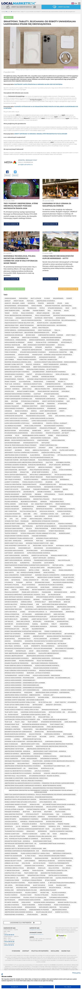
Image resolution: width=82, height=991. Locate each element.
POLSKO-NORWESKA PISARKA (39, 496)
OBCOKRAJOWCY (68, 516)
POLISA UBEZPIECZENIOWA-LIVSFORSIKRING (18, 315)
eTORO (51, 447)
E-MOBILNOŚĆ (50, 381)
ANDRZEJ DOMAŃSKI (11, 853)
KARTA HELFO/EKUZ (11, 611)
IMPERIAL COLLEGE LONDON (13, 907)
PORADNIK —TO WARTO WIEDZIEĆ (28, 198)
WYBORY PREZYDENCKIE (56, 531)
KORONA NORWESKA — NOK (19, 386)
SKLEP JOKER (37, 811)
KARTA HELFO (66, 609)
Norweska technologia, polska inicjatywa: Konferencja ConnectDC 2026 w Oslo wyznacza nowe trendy (21, 259)
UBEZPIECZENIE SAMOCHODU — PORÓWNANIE (46, 658)
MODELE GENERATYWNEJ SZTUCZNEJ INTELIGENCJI (20, 802)
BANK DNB (40, 403)
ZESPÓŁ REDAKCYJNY (27, 160)
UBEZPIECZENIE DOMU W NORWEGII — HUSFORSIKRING (52, 692)
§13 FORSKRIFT (54, 638)
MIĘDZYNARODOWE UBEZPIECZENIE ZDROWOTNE (51, 746)
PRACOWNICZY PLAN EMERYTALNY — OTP (56, 766)
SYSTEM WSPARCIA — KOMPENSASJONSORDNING (20, 330)
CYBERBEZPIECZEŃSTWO (52, 384)
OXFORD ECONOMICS (11, 601)
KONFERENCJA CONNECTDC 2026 (56, 870)
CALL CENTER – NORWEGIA (60, 829)
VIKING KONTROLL (49, 572)
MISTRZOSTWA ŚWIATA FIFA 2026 (27, 890)
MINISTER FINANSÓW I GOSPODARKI (53, 851)
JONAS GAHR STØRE (11, 472)
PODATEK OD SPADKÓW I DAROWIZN (61, 831)
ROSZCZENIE (28, 692)
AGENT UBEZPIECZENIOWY (48, 411)
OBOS (6, 401)
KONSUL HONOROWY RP (30, 580)
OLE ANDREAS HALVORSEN (13, 425)
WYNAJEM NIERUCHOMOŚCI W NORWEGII (33, 352)
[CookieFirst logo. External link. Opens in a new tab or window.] (2, 974)
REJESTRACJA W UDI (47, 768)
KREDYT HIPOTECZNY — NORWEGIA (44, 558)
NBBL (71, 352)
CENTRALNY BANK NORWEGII (14, 528)
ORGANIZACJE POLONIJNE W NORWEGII (50, 584)
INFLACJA (29, 528)
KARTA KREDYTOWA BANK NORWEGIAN (54, 604)
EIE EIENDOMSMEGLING (53, 548)
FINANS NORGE (38, 381)
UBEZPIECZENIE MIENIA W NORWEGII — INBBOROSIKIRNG (22, 695)
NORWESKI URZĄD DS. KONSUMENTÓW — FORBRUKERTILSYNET (54, 575)
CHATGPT (29, 374)
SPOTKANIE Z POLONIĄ (12, 584)
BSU (6, 386)
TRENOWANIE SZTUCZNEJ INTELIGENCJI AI (52, 799)
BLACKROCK (44, 624)
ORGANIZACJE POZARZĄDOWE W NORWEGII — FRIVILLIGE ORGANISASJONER (28, 648)
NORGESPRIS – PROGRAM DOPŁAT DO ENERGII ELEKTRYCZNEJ (44, 641)
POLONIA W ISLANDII (57, 895)
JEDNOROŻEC (70, 611)
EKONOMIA (28, 516)
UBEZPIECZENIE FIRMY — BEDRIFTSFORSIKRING (19, 325)
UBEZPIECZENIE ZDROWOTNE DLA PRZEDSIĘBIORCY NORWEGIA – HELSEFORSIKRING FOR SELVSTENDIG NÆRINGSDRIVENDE (41, 791)
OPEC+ (36, 513)
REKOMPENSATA (58, 298)
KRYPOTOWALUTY (66, 342)
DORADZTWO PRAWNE (37, 413)
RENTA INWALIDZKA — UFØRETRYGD (41, 518)
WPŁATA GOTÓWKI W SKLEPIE (55, 806)
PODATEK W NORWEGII (65, 523)
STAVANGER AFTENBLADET (48, 428)
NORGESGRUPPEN (64, 809)
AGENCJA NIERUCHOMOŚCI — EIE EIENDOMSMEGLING (53, 677)
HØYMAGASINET (37, 704)
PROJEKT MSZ (44, 892)
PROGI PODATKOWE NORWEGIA (40, 469)
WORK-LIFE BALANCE (62, 374)
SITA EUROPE (72, 712)
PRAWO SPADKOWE (28, 506)
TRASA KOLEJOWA (37, 870)
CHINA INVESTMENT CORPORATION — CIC (17, 545)
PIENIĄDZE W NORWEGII (12, 811)
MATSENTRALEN (21, 651)
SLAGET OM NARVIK (39, 885)
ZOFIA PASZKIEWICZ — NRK (48, 802)
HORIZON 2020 (9, 391)
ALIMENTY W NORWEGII (12, 482)
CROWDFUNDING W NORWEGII (14, 374)
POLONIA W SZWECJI (11, 895)
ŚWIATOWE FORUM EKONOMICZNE (64, 315)
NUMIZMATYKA (25, 562)
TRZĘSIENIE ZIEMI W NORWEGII (34, 865)
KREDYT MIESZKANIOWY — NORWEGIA (55, 364)
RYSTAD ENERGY (48, 599)
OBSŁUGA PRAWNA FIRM (42, 388)
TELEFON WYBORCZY (11, 533)
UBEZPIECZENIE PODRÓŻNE (45, 606)
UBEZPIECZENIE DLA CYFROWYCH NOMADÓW (19, 746)
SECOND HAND (30, 335)
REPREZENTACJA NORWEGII (13, 892)
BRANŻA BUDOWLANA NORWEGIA (15, 734)
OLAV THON (49, 462)
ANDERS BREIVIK (37, 423)
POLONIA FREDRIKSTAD (26, 660)
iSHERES (65, 489)
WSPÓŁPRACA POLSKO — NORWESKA (62, 580)
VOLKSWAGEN (9, 403)
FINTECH (42, 308)
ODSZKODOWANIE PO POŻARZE (39, 909)
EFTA (11, 518)
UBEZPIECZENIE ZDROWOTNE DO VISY (38, 748)
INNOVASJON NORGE (60, 592)
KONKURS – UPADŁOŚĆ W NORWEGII (55, 773)
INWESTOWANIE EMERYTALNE (42, 841)
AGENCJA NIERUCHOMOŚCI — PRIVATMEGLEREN (19, 677)
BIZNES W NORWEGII (21, 411)
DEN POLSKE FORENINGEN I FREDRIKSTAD (44, 663)
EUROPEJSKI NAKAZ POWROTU (65, 508)
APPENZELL (61, 736)
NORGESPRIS (18, 641)
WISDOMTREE (64, 624)
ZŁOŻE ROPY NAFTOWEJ (57, 616)
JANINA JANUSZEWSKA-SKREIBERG (16, 496)
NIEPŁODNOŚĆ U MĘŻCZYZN (47, 907)
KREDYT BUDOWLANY (44, 330)
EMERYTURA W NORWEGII (30, 337)
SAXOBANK (18, 450)
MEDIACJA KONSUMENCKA (13, 577)
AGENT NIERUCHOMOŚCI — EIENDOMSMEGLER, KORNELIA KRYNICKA (26, 396)
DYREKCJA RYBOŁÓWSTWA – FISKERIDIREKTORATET (21, 484)
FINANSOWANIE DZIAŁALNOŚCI (35, 415)
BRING (7, 589)
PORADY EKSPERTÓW (11, 758)
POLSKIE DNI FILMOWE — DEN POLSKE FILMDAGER (20, 460)
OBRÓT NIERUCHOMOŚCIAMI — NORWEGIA (18, 560)
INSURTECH (48, 347)
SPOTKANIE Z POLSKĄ (66, 484)
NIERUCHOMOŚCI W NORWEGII (14, 408)
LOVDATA (69, 587)
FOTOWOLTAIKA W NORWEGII (30, 401)
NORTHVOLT (31, 467)
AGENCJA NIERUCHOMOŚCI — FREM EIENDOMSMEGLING (22, 685)
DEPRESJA (43, 501)
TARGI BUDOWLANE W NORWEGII (30, 707)
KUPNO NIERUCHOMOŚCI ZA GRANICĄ (42, 418)
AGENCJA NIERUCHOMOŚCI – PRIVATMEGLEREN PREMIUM (22, 756)
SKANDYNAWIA (9, 347)
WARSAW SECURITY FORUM (13, 860)
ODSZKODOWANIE (10, 298)
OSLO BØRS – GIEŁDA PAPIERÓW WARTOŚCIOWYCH (20, 447)
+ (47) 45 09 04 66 (9, 941)
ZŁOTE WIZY (18, 376)
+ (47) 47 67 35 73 (9, 945)
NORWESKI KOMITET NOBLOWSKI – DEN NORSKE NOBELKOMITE (24, 699)
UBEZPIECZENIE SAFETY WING (30, 744)
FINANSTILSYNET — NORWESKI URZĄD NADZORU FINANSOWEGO (52, 354)
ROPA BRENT (66, 391)
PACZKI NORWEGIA (66, 626)
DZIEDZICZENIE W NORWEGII (42, 753)
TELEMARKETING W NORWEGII (14, 831)
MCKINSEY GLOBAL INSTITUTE (14, 364)
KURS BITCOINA (49, 621)
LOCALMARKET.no (10, 357)
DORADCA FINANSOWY (12, 406)
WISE (37, 604)
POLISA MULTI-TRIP (10, 606)
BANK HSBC (26, 513)
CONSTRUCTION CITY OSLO (13, 873)
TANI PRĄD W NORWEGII (12, 643)
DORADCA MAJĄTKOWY (12, 508)
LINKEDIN (35, 376)
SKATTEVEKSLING (10, 899)
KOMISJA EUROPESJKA (64, 511)
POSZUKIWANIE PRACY (57, 501)
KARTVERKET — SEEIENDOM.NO (14, 553)
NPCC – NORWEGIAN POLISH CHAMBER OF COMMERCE (21, 838)
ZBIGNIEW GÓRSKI (10, 660)
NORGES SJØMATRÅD (58, 440)
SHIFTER (72, 592)
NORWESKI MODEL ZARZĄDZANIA (44, 902)
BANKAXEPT (52, 809)
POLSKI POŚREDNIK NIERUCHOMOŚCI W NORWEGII (20, 670)
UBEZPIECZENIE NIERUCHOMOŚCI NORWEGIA (19, 912)
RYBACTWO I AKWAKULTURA (48, 359)
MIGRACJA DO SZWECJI (12, 824)
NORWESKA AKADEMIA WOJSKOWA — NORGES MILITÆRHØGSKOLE (25, 464)
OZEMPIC (55, 430)
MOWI (57, 482)
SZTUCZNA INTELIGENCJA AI (44, 374)
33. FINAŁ (54, 472)
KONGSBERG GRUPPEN (63, 462)
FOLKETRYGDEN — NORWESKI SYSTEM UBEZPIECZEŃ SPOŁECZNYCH (53, 761)
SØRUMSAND (31, 868)
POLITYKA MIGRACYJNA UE (28, 511)
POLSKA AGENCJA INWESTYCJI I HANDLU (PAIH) (35, 853)
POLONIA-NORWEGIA (11, 501)
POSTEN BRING (24, 589)
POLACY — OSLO (19, 721)
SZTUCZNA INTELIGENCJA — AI (37, 611)
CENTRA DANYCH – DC (11, 877)
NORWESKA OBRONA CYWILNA (14, 868)
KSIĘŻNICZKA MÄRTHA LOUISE (50, 452)
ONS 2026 (44, 914)
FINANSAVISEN (46, 592)
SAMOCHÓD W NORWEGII (55, 386)
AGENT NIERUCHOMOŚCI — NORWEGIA (16, 555)
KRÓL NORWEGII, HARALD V (63, 415)
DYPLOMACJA (9, 582)
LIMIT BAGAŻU (9, 621)
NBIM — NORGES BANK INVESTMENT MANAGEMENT (39, 345)
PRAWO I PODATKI (10, 381)
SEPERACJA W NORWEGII (49, 479)
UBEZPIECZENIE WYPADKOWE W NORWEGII (45, 521)
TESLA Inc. (57, 330)
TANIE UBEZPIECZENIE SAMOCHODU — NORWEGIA (20, 653)
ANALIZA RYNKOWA (35, 734)
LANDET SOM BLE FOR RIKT (40, 619)
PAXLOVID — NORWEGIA (33, 364)
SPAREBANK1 (63, 408)
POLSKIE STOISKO (66, 709)
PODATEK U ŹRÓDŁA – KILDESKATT (56, 423)
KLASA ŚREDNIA (35, 455)
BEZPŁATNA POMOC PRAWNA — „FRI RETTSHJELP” (41, 369)
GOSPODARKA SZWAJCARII (53, 741)
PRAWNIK (63, 506)
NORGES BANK (60, 318)
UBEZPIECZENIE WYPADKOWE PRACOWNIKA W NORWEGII (23, 766)
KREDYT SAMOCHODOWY (29, 428)
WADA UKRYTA (9, 572)
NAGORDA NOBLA (43, 697)
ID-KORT (24, 518)
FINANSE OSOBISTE (39, 310)
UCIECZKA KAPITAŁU (11, 821)
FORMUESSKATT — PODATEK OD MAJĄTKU (61, 816)
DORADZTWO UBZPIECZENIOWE (32, 349)
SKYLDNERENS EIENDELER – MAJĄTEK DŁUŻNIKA (44, 775)
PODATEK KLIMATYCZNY (12, 833)
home (3, 11)
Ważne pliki (65, 951)
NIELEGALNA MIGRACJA (47, 511)
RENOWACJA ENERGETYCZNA (32, 384)
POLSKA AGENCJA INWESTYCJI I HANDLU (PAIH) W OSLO (22, 709)
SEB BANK (36, 599)
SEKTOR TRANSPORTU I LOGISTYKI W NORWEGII (47, 589)
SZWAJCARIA (64, 379)
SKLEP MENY (48, 811)
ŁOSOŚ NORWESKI (42, 440)
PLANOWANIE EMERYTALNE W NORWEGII (52, 843)
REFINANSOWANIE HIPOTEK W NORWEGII (17, 599)
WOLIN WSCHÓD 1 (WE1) (12, 616)
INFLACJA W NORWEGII (12, 349)
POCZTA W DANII (60, 811)
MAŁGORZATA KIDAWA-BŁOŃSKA (63, 582)
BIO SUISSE (43, 736)
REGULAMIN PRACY (23, 763)
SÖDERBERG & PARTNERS (12, 729)
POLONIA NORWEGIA (11, 858)
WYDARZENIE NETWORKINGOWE (51, 721)
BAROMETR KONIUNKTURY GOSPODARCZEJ (18, 731)
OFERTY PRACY (71, 335)
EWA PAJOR (24, 877)
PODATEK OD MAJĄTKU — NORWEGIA (33, 816)
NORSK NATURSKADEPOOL (13, 692)
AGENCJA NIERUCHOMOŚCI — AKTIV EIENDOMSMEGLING (22, 690)
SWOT (6, 337)
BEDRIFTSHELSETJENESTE (12, 636)
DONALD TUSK (24, 472)
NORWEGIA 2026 (10, 846)
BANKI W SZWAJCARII (11, 744)
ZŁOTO (74, 308)
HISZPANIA (58, 347)
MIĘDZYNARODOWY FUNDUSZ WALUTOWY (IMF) (19, 322)
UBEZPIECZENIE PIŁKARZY (48, 890)
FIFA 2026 (67, 887)
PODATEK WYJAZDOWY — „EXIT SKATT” (57, 433)
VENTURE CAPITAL (58, 565)
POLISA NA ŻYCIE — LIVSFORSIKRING (47, 342)
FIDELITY (54, 624)
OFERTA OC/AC (68, 658)
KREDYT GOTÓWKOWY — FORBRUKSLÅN (17, 327)
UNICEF (31, 651)
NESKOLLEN (42, 868)
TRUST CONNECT (33, 721)
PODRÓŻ (69, 298)
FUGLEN (50, 885)
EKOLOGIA (61, 345)
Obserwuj (7, 175)
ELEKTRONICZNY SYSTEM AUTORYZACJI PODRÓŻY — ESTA (22, 719)
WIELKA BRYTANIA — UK (45, 717)
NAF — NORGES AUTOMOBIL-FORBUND (28, 572)
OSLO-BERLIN (66, 868)
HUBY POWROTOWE (11, 511)
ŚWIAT (67, 308)
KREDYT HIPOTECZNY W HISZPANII (53, 401)
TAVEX (50, 415)
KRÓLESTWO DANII (51, 349)
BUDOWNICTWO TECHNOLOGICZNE (51, 873)
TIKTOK (54, 450)
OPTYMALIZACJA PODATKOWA (67, 455)
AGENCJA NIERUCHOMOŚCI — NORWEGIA (17, 558)
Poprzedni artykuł (15, 289)
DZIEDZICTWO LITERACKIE (41, 499)
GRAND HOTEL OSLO (11, 562)
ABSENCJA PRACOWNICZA (41, 450)
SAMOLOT (8, 300)
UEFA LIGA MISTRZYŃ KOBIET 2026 (42, 877)
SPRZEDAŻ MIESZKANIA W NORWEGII (50, 670)
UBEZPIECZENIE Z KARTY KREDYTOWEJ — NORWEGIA (49, 751)
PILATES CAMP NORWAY (67, 450)
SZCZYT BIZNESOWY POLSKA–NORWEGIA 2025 (19, 538)
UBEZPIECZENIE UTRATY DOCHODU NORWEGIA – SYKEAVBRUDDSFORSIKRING (28, 797)
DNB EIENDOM (38, 548)
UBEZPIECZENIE (29, 403)
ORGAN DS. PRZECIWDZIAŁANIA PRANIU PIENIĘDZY (21, 445)
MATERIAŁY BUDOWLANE (12, 345)
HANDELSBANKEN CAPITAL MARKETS (33, 435)
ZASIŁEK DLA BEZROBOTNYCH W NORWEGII (18, 771)
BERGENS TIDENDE (65, 428)
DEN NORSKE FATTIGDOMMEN (64, 648)
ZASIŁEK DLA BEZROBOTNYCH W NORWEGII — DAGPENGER (23, 773)
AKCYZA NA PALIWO (39, 863)
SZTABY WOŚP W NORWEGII (40, 472)
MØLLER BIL (46, 570)
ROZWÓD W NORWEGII (31, 479)
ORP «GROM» (9, 885)
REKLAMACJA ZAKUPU (54, 567)
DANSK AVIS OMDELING (12, 816)
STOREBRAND (51, 408)
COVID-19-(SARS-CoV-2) (11, 320)
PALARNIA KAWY (61, 885)
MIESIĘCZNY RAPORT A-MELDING (42, 763)
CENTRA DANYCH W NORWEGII (58, 875)
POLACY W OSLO (57, 499)
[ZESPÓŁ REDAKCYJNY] (10, 162)
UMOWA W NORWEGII (37, 386)
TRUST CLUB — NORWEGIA (12, 384)
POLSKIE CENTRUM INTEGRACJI (14, 486)
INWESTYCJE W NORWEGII (13, 633)
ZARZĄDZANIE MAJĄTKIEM (47, 357)
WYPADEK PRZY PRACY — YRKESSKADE (17, 521)
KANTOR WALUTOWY (11, 604)
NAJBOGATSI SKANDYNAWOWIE (51, 337)
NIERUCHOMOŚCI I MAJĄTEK (69, 250)
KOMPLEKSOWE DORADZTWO (14, 415)
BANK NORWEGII (40, 516)
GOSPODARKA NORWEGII (52, 734)
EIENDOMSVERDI (10, 354)
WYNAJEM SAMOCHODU (51, 393)
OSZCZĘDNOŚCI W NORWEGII (53, 486)
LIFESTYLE (74, 198)
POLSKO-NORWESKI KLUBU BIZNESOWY (55, 719)
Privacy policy (76, 972)
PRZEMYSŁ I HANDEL (69, 826)
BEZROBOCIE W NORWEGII (29, 501)
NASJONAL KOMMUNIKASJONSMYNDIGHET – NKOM (33, 829)
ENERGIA (34, 411)
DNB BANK (38, 494)
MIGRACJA (69, 386)
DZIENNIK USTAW (57, 587)
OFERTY (62, 411)
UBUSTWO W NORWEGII (59, 651)
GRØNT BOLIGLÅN (65, 756)
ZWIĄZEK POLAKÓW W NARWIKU (15, 882)
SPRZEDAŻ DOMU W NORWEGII (14, 673)
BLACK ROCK (56, 489)
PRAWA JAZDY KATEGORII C (30, 592)
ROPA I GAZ (8, 376)
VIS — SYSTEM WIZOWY (11, 714)
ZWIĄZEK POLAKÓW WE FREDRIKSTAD (16, 663)
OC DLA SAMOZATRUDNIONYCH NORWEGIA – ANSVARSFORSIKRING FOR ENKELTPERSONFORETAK (35, 788)
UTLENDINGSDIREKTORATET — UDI (15, 768)
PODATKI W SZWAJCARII (29, 833)
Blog (9, 11)
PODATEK (41, 303)
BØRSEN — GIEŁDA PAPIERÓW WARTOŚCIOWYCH (19, 440)
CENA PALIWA (26, 863)
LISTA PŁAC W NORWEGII (42, 771)
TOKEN (54, 833)
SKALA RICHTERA (53, 868)
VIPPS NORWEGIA (49, 494)
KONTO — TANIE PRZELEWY (40, 327)
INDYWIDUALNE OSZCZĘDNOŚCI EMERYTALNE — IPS (20, 843)
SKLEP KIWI (26, 811)
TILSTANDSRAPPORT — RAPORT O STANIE (17, 675)
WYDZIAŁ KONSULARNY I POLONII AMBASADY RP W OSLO (38, 533)
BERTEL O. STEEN (34, 570)
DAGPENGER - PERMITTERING (44, 318)
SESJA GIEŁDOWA (10, 548)
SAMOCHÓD (50, 303)
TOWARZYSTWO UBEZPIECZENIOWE (33, 726)
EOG (17, 518)
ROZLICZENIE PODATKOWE (67, 526)
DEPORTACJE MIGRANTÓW (44, 508)
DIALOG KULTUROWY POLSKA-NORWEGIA (17, 499)
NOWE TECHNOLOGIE (71, 67)
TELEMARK (19, 582)
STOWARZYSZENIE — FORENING (14, 379)
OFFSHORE (38, 347)
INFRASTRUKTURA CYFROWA (36, 875)
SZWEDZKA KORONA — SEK (13, 516)
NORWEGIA (31, 303)
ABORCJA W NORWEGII (45, 467)
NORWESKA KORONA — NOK (49, 513)
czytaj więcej (10, 224)
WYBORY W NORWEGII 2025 (53, 631)
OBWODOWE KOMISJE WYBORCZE (15, 531)
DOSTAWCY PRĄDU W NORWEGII (14, 467)
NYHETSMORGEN (10, 806)
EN (76, 3)
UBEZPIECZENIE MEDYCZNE (13, 609)
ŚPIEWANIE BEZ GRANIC (42, 582)
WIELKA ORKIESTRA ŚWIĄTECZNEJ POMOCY (52, 855)
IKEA (49, 310)
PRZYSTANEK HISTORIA (23, 885)
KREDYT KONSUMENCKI (48, 406)
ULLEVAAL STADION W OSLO (64, 877)
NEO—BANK (56, 313)
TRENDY (7, 313)
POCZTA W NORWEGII (20, 626)
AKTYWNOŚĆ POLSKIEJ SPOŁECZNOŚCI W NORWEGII (59, 804)
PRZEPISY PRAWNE (63, 824)
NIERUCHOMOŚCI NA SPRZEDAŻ (14, 342)
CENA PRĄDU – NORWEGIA (13, 646)
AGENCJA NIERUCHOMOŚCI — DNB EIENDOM (46, 675)
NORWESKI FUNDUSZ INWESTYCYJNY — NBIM (40, 543)
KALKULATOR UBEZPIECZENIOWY (48, 653)
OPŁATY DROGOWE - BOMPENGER (59, 464)
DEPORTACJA (9, 826)
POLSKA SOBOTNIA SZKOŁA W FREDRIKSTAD (18, 665)
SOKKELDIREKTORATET (58, 619)
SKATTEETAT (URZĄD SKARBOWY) (46, 526)
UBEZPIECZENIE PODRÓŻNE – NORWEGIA (17, 751)
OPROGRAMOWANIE (56, 611)
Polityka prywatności (39, 951)
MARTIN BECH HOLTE (11, 619)
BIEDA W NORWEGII (42, 651)
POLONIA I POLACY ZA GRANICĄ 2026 (34, 897)
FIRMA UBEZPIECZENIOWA (55, 726)
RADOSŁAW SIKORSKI (41, 858)
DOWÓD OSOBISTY (54, 516)
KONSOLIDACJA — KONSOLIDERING (15, 340)
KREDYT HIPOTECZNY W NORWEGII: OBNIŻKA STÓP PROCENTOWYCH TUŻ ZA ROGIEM (40, 133)
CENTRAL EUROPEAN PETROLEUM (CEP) (34, 616)
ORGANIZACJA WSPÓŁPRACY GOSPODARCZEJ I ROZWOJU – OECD (25, 594)
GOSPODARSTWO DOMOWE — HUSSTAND (50, 335)
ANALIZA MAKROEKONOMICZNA (31, 320)
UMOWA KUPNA (29, 577)
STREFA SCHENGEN (62, 435)
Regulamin (55, 951)
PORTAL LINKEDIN (10, 504)
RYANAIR (71, 619)
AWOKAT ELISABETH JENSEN (25, 391)
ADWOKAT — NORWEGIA (12, 388)
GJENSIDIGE (8, 411)
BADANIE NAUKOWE (59, 388)
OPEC (73, 374)
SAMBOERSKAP (41, 506)
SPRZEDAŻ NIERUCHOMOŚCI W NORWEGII (18, 393)
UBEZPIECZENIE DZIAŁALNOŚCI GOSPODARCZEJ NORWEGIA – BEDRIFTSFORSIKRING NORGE (33, 785)
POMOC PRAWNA (36, 305)
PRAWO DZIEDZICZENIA (63, 504)
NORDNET (8, 626)
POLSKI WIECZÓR (68, 577)
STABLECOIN (64, 833)
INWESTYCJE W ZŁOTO (11, 489)
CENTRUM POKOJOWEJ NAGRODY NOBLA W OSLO (20, 702)
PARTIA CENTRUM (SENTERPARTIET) (16, 474)
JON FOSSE (14, 401)
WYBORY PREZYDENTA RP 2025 (60, 528)
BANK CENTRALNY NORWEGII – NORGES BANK (19, 597)
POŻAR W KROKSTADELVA (62, 904)
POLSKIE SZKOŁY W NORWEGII (14, 587)
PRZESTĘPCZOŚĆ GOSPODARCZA (45, 398)
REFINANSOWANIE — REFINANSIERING (16, 305)
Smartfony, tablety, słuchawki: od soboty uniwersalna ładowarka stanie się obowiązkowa (44, 11)
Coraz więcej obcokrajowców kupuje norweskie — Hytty (58, 257)
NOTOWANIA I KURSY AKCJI (64, 545)
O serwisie (16, 951)
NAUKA (66, 310)
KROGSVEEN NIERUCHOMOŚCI (14, 550)
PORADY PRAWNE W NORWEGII (26, 359)
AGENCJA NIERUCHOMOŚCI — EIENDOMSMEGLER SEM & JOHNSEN (25, 682)
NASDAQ (35, 624)
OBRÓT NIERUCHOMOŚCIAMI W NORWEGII (46, 367)
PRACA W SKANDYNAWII (42, 315)
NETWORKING (15, 580)
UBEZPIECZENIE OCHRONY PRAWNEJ (48, 577)
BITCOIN (54, 332)
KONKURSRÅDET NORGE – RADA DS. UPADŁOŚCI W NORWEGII (24, 780)
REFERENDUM (42, 831)
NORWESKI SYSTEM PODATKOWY (52, 819)
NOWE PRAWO (45, 587)
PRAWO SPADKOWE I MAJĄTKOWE (48, 391)
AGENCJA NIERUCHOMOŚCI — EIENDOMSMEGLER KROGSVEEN (24, 687)
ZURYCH (51, 736)
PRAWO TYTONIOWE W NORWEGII (64, 838)
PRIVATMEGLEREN (32, 550)
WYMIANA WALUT (40, 601)
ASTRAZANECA (67, 340)
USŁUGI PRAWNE (52, 413)
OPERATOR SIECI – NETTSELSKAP (56, 643)
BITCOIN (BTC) (37, 621)
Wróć (9, 17)
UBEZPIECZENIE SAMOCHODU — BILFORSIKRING (51, 325)
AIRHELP (30, 342)
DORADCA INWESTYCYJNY (59, 555)
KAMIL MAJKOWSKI (70, 721)
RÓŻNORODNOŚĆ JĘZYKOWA (32, 739)
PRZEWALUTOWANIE (26, 604)
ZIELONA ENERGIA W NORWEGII (14, 875)
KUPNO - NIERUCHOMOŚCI (29, 758)
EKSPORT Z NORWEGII (39, 826)
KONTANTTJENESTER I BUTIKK (35, 809)
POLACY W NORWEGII (28, 584)
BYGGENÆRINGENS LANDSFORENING (16, 433)
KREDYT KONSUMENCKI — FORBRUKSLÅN (17, 367)
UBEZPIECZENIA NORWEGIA (35, 408)
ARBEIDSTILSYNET (38, 636)
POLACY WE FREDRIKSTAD (45, 660)
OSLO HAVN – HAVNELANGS (13, 540)
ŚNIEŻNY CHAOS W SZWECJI (26, 846)
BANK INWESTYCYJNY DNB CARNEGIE (50, 633)
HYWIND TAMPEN (63, 396)
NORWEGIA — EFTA (54, 826)
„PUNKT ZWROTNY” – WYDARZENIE (65, 702)
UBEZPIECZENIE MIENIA (59, 909)
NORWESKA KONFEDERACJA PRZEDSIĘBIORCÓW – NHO (22, 851)
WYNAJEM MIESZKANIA (55, 308)
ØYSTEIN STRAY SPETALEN (54, 821)
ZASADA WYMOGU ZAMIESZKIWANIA (55, 899)
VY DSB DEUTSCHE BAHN (12, 870)
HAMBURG (26, 870)
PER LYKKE (45, 580)
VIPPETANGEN (28, 540)
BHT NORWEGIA (69, 633)
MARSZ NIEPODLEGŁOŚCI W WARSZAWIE (30, 806)
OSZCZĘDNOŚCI (68, 384)
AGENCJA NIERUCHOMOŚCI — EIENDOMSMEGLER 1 (20, 680)
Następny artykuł (67, 289)
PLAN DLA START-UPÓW (37, 567)
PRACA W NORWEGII (27, 313)
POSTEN (14, 589)
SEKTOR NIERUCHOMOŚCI (55, 731)
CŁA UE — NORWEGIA (22, 826)
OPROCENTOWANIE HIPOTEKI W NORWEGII (49, 597)
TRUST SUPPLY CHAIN (11, 712)
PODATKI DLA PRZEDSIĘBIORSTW (59, 863)
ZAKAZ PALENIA (46, 838)
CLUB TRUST (37, 393)
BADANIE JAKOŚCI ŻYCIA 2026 (67, 902)
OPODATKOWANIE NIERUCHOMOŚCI (29, 899)
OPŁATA (59, 303)
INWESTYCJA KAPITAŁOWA (39, 555)
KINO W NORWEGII (37, 433)
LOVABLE (22, 611)
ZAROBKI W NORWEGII (44, 491)
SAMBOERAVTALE (27, 508)
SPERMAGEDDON (30, 907)
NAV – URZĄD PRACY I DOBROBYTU (41, 504)
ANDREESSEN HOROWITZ (42, 614)
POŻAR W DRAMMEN (28, 904)
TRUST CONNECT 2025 (56, 724)
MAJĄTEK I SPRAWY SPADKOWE (33, 477)
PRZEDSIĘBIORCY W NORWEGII (28, 819)
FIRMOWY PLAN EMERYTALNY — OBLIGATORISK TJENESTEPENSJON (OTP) (27, 332)
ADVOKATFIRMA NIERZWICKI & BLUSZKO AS (41, 523)
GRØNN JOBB (66, 638)
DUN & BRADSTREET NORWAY (45, 729)
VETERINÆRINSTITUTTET (30, 442)
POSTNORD (53, 626)
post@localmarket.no (25, 164)
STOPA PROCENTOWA (41, 528)
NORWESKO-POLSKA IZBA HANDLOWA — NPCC (42, 836)
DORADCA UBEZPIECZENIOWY (14, 655)
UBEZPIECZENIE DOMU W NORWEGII (16, 455)
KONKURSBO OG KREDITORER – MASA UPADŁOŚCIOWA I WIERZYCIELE (26, 778)
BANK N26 (67, 601)
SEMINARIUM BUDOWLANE (50, 709)
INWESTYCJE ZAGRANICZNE (13, 855)
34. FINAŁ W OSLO (30, 855)
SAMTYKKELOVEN (31, 587)
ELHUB (26, 646)
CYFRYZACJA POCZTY (32, 814)
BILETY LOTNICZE (36, 298)
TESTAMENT (53, 506)
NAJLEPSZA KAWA (21, 887)
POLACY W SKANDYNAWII (12, 897)
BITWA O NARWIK (50, 880)
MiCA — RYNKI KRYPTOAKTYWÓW (15, 836)
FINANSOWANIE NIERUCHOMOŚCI (44, 560)
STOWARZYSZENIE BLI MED (48, 484)
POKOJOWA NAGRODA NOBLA (61, 697)
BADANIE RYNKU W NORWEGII (14, 369)
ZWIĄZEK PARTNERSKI (12, 506)
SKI (6, 518)
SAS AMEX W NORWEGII (12, 904)
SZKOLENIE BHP (9, 763)
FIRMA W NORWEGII (11, 352)
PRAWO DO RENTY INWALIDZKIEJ (15, 523)
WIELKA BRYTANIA (48, 455)
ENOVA (52, 396)
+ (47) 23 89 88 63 (9, 934)
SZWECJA (72, 398)
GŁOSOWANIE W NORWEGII (37, 531)
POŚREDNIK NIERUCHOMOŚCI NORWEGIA (17, 668)
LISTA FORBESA (9, 359)
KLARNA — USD (45, 833)
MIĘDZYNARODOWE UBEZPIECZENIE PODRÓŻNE (58, 744)
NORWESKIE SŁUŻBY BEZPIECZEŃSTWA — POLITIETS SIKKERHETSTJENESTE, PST (29, 457)
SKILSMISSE (49, 482)
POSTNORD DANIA (47, 814)
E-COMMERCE (66, 814)
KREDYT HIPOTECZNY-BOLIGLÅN (14, 308)
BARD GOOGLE (27, 388)
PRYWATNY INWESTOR (11, 902)
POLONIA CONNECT (31, 892)
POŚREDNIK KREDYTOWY (30, 406)
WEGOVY (47, 430)
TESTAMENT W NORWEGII (12, 477)
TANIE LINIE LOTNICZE (23, 621)
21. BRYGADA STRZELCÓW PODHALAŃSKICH (61, 882)
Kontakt (25, 951)
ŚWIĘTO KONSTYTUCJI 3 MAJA (14, 543)
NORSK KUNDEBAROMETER (27, 357)
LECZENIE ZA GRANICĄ (26, 606)
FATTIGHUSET (9, 651)
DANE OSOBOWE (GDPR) (12, 310)
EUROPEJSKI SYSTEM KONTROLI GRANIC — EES (35, 714)
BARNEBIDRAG (64, 479)
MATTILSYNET (46, 442)
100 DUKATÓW (37, 562)
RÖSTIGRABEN (67, 734)
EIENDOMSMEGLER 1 (24, 548)
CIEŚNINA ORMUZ (26, 601)
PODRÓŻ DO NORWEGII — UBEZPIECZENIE (17, 753)
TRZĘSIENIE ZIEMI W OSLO (55, 865)
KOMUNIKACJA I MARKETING (58, 352)
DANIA (56, 438)
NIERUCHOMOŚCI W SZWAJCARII (41, 438)
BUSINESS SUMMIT (64, 533)
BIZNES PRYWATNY (10, 819)
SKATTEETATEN (27, 494)
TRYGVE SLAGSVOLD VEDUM (63, 474)
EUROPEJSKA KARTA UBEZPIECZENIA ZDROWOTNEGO (41, 609)
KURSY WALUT (65, 513)
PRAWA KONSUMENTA (65, 570)
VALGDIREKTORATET (38, 628)
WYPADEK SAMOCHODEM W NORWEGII (17, 658)
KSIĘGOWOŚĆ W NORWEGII (68, 349)
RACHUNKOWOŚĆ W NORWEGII (54, 425)
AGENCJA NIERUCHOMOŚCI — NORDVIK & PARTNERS (58, 690)
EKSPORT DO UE (10, 829)
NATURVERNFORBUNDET (12, 442)
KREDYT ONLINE (19, 300)
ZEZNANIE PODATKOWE (12, 526)
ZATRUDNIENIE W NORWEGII (49, 758)
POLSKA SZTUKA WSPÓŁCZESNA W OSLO (17, 704)
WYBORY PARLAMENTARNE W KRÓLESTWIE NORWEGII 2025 (23, 631)
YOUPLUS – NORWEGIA (11, 726)
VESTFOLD (29, 582)
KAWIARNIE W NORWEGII (38, 887)
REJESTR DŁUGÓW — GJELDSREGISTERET (49, 322)
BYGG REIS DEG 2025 (11, 707)
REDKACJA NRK (35, 804)
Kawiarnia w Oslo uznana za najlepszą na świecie (56, 204)
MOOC (27, 376)
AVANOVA (8, 641)
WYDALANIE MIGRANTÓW (12, 513)
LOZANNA (8, 739)
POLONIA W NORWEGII (59, 892)
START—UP (62, 357)
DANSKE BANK (36, 430)
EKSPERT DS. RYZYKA (61, 912)
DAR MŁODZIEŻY (51, 540)
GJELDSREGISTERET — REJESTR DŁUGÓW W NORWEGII (49, 371)
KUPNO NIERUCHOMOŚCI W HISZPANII (43, 420)
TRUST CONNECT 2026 (31, 873)
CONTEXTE (8, 567)
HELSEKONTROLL (10, 638)
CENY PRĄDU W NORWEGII (13, 479)
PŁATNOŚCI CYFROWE (11, 428)
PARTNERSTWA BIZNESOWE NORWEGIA (34, 724)
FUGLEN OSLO (9, 887)
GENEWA (70, 736)
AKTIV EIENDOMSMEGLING (49, 550)
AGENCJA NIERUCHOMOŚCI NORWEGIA (47, 665)
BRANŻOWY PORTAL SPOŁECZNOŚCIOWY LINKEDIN (20, 799)
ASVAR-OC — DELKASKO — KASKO (15, 303)
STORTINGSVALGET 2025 (12, 628)
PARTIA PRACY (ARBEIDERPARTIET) (40, 474)
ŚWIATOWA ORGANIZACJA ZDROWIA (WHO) (18, 362)
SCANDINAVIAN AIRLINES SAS (14, 335)
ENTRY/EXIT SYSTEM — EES (57, 712)
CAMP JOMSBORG (29, 860)
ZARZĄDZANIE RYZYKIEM (24, 318)
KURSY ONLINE (23, 504)
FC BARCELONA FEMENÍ (12, 880)
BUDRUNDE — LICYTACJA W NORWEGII (38, 673)
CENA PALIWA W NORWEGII (13, 865)
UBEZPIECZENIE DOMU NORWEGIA (15, 909)
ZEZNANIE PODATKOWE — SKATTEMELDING (58, 305)
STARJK (27, 450)
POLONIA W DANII (26, 895)
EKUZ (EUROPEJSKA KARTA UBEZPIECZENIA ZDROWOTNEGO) (24, 462)
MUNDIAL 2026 (9, 890)
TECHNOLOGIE (32, 308)
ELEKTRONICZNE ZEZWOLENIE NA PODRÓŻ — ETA (20, 717)
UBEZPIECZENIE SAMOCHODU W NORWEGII (39, 655)
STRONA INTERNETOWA (12, 614)
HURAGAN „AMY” (48, 695)
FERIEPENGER (58, 491)
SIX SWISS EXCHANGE (22, 624)
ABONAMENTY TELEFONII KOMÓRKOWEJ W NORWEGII (21, 452)
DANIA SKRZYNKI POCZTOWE (14, 814)
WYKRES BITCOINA (62, 621)
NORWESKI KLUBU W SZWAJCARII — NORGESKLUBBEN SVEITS (23, 741)
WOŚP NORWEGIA (26, 858)
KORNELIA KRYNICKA (49, 756)
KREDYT (18, 403)
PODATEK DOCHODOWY (12, 494)
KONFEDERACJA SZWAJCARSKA (14, 736)
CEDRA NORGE (26, 902)
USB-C (54, 469)
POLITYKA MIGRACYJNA (47, 824)
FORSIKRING (51, 403)
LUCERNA (17, 739)
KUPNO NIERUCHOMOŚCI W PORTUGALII (17, 423)
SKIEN (6, 580)
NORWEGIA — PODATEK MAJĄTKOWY (31, 821)
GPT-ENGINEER (27, 614)
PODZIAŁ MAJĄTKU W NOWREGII (32, 482)
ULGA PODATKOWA (24, 381)
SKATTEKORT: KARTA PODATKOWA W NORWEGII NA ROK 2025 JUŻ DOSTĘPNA (38, 84)
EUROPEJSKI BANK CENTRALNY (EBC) (16, 438)
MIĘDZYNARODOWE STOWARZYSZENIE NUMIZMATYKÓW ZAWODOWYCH (27, 565)
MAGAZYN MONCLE (55, 887)
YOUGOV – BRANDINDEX (65, 494)
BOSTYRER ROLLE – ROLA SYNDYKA (15, 775)
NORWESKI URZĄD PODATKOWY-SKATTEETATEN (42, 379)
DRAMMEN (23, 413)
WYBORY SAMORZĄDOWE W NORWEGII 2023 (18, 398)
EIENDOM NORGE (23, 354)
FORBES (50, 435)
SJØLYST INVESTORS (62, 447)
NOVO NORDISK (24, 430)
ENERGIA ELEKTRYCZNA (24, 347)
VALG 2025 (25, 628)
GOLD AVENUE (25, 489)
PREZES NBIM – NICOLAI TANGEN (43, 545)
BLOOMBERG (24, 619)
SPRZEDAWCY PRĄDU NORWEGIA (33, 643)
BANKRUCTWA (39, 731)
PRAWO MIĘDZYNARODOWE (54, 477)
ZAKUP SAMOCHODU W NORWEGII (15, 570)
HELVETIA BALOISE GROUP (44, 912)
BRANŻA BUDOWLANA (68, 430)
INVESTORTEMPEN (29, 633)
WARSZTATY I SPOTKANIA (53, 704)
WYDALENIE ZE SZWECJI (29, 824)
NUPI (68, 401)
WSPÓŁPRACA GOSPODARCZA (62, 853)
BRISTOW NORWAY (10, 430)
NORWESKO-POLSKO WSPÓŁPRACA (47, 538)
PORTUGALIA (9, 318)
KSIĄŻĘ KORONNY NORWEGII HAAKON (17, 535)
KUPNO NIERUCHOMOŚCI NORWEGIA (38, 553)
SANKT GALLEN (32, 736)
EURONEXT (42, 447)
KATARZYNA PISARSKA (65, 860)
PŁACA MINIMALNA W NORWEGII (48, 460)
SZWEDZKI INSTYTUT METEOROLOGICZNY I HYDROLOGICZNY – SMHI (25, 848)
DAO (57, 814)
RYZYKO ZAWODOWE (40, 638)
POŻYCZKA (30, 300)
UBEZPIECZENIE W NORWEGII (46, 300)
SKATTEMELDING (27, 526)
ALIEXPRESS (8, 435)
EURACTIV (70, 565)
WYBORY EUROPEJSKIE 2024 (48, 445)
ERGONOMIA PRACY (24, 638)
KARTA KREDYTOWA (11, 413)
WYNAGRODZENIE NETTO (12, 491)
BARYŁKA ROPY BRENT (63, 599)
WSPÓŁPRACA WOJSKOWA (46, 860)
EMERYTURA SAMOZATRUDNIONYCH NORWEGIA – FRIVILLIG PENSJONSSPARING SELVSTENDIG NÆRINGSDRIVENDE (40, 794)
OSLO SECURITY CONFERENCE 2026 (62, 858)
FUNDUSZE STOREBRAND (41, 489)
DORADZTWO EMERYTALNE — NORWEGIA (17, 841)
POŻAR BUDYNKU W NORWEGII (14, 914)
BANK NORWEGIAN (55, 601)
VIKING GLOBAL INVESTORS (32, 425)
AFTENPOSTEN (62, 403)
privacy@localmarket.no (36, 934)
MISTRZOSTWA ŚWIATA (34, 486)
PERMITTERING (33, 768)
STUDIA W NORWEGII (65, 469)
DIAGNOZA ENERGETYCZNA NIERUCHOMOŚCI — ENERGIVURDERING (55, 362)
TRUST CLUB (8, 721)
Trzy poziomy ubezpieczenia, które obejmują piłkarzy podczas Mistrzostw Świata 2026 (21, 205)
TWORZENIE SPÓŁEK (20, 567)
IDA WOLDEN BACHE (54, 594)
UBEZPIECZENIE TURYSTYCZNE (14, 748)
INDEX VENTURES (59, 614)
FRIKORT (58, 467)
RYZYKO (15, 313)
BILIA (54, 570)
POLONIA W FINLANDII (41, 895)
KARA (67, 303)
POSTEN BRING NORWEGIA (38, 626)
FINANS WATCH (27, 729)
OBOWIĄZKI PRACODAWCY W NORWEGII (17, 761)
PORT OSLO (39, 540)
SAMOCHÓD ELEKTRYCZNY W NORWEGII (17, 371)
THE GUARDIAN (64, 907)
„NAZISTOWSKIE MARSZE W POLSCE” (16, 804)
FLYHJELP (47, 298)
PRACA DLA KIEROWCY (12, 592)
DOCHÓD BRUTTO (28, 491)
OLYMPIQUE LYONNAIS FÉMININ (32, 880)
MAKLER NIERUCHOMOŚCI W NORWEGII (45, 668)
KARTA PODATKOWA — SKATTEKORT (16, 469)
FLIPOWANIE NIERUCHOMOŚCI (58, 897)
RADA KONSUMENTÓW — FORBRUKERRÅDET (18, 575)
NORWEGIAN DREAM (47, 376)
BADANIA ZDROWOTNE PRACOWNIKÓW (59, 636)
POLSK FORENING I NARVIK (36, 882)
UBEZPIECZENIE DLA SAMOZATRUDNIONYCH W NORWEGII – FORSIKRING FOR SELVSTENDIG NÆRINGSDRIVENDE (39, 783)
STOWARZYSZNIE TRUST (12, 724)
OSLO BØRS (26, 310)
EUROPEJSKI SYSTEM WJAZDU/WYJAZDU (33, 712)
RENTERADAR (70, 597)
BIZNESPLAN (15, 337)
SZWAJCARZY (30, 831)
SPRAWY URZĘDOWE (43, 313)
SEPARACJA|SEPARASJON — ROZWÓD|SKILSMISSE (44, 340)
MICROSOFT (8, 450)
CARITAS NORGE (62, 646)
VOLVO (17, 435)
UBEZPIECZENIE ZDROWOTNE (66, 606)
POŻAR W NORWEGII (44, 904)
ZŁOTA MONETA (49, 562)
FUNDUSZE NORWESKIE (39, 535)
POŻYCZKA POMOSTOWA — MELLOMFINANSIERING (60, 320)
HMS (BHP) (26, 636)
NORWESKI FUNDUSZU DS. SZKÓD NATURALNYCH (20, 697)
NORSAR (69, 865)
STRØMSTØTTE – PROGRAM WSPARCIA (42, 646)
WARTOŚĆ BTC (9, 624)
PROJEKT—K (61, 381)
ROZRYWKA (57, 310)
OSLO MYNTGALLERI (64, 560)
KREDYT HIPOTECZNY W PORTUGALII (16, 418)
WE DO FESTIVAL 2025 (45, 702)
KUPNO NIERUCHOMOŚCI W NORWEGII (17, 420)
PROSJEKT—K (62, 398)
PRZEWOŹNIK (23, 298)
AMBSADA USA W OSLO (12, 863)
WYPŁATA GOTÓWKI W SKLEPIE (14, 809)
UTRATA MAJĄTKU (32, 914)
